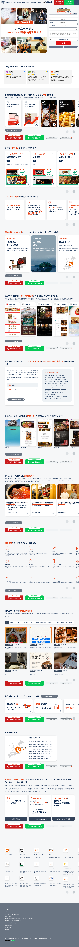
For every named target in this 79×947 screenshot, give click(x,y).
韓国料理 (66, 381)
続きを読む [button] (53, 82)
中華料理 (55, 385)
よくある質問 (39, 2)
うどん (46, 379)
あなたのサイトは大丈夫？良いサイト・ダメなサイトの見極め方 (19, 918)
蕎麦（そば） (51, 379)
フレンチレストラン (48, 385)
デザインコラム (9, 644)
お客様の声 (28, 2)
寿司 (63, 375)
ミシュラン (61, 392)
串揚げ (46, 381)
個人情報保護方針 (26, 938)
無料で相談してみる (15, 137)
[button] (3, 77)
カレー (53, 398)
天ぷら (56, 375)
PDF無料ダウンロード (17, 819)
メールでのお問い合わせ (59, 2)
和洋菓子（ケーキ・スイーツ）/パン (51, 392)
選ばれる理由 (8, 2)
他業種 (50, 398)
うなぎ (54, 381)
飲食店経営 (65, 396)
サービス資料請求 (52, 46)
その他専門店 (59, 396)
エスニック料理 (48, 388)
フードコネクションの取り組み (12, 914)
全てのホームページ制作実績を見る (51, 372)
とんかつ (50, 381)
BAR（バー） (63, 388)
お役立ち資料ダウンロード (68, 46)
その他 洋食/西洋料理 (56, 388)
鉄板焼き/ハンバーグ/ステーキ (50, 387)
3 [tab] (42, 55)
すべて (46, 375)
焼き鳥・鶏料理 (48, 377)
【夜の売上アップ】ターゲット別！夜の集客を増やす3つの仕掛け (41, 647)
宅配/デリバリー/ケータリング (50, 396)
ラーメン (53, 377)
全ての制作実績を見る (14, 341)
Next (74, 131)
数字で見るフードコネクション (12, 912)
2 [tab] (40, 55)
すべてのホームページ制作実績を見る (13, 920)
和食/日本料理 (51, 375)
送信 (63, 43)
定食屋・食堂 (54, 383)
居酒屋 (60, 375)
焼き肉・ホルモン (60, 381)
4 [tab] (44, 55)
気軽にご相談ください (69, 2)
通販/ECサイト (53, 394)
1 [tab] (38, 55)
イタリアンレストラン (62, 383)
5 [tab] (46, 55)
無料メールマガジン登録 (63, 819)
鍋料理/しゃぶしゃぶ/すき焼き (60, 379)
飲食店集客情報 (33, 2)
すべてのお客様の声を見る (11, 923)
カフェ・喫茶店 (48, 383)
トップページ (8, 909)
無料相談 (7, 929)
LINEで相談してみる (36, 137)
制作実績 (23, 2)
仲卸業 (46, 398)
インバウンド (58, 398)
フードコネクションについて (16, 2)
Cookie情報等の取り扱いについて (42, 938)
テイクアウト (47, 394)
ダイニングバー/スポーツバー (50, 390)
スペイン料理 (60, 385)
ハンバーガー (59, 387)
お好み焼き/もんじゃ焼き (60, 377)
